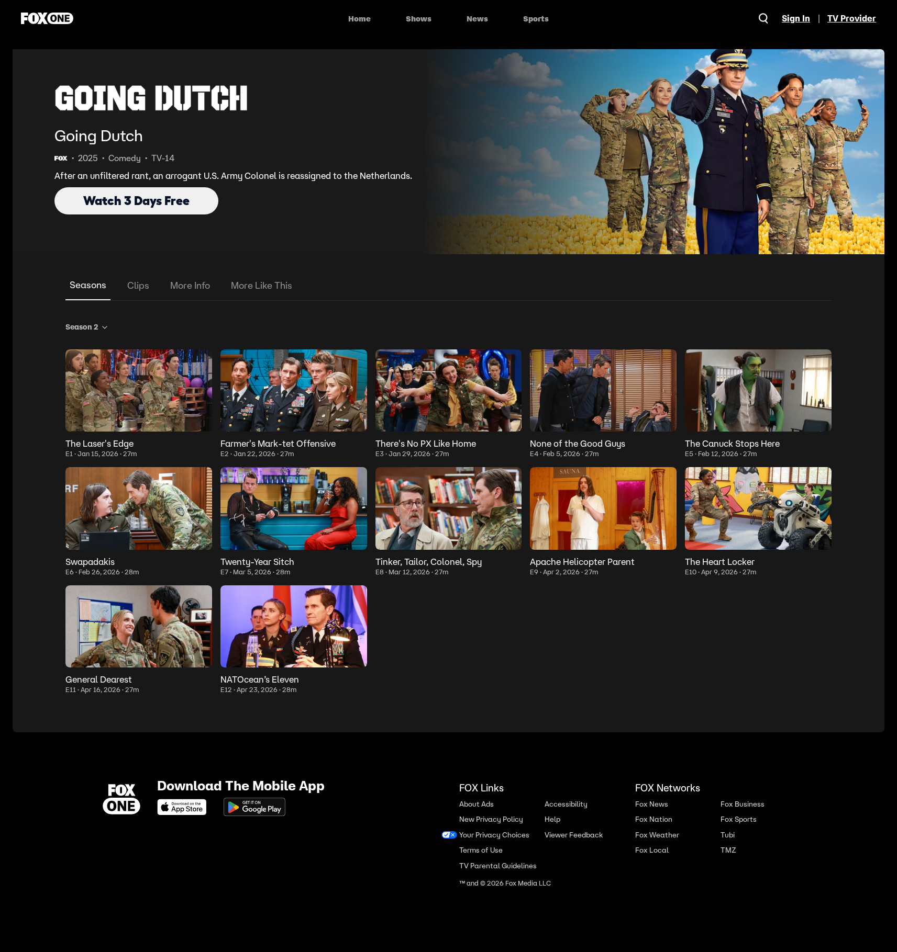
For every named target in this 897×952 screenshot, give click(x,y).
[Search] (763, 18)
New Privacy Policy (491, 819)
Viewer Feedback (574, 835)
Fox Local (652, 850)
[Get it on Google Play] (254, 807)
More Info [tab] (190, 285)
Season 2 (81, 327)
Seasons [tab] (88, 285)
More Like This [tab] (261, 285)
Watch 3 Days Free (136, 201)
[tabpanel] (448, 506)
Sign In (796, 18)
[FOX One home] (47, 18)
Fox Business (743, 804)
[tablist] (448, 286)
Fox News (651, 804)
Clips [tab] (138, 285)
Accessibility (566, 804)
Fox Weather (657, 835)
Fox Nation (653, 819)
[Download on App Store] (185, 807)
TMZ (728, 850)
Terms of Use (481, 850)
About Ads (476, 804)
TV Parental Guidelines (498, 866)
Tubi (728, 835)
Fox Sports (739, 819)
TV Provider (851, 18)
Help (552, 819)
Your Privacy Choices (494, 835)
